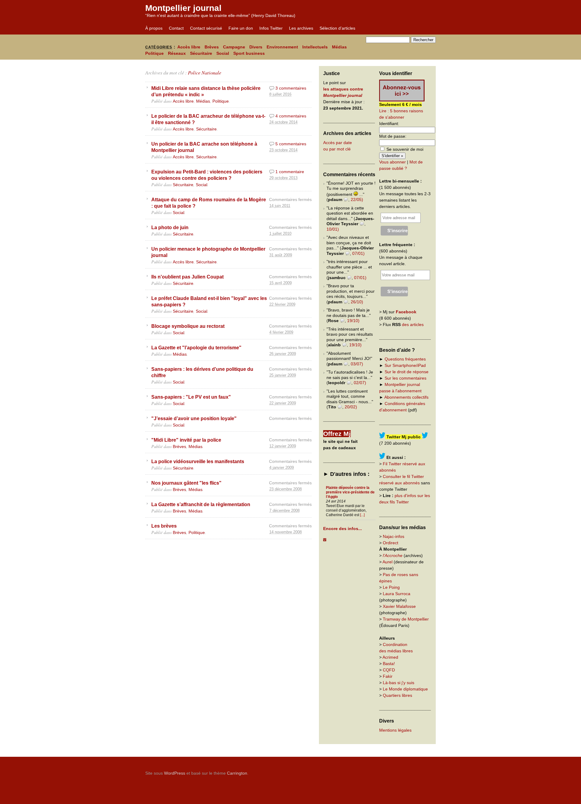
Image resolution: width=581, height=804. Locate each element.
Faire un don (240, 28)
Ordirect (390, 542)
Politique (154, 53)
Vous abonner (392, 162)
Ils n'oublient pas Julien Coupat (187, 276)
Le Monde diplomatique (405, 689)
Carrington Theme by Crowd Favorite (398, 771)
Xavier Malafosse (399, 606)
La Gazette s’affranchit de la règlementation (200, 504)
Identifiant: (389, 123)
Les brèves (164, 526)
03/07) (357, 363)
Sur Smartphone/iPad (405, 365)
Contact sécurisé (206, 28)
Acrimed (390, 657)
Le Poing (391, 587)
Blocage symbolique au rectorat (188, 326)
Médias (339, 46)
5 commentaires (290, 143)
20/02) (351, 406)
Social (222, 53)
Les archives (301, 28)
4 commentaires (290, 116)
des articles (413, 324)
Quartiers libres (397, 695)
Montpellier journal (183, 8)
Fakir (387, 676)
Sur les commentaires (405, 378)
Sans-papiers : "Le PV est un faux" (191, 397)
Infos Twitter (271, 28)
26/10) (357, 301)
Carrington (237, 773)
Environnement (282, 46)
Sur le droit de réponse (406, 371)
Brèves (212, 46)
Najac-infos (393, 536)
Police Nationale (204, 72)
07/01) (358, 253)
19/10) (353, 320)
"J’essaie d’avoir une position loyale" (194, 418)
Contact (176, 28)
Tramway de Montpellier (406, 619)
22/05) (357, 199)
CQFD (389, 669)
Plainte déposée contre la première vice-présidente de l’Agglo (350, 492)
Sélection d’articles (337, 28)
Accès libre (188, 46)
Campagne (234, 46)
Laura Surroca (396, 593)
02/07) (360, 382)
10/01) (333, 229)
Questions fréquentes (405, 359)
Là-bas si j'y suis (398, 682)
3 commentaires (290, 88)
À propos (153, 28)
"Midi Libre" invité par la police (186, 440)
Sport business (249, 53)
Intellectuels (315, 46)
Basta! (389, 663)
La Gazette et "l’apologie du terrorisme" (196, 347)
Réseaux (177, 53)
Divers (255, 46)
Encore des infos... (342, 528)
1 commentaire (289, 171)
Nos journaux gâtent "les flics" (186, 483)
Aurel (387, 561)
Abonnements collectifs (406, 397)
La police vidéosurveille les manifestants (197, 461)
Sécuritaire (201, 53)
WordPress (174, 773)
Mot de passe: (392, 136)
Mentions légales (395, 730)
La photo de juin (170, 227)
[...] (362, 515)
